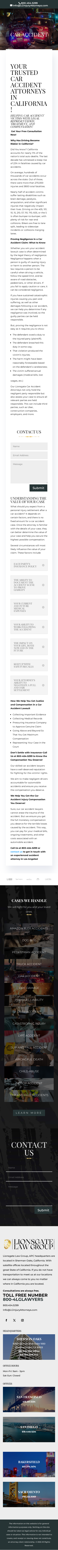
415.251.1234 (29, 1401)
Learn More (29, 1112)
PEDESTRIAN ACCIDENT (29, 952)
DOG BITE (29, 940)
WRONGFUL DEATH (29, 1059)
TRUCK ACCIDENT (29, 964)
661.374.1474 (29, 1466)
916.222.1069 (29, 1496)
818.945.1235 (26, 1354)
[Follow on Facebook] (6, 1320)
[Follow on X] (14, 1320)
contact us (16, 851)
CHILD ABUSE (29, 1071)
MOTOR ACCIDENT (29, 1083)
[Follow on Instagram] (22, 1320)
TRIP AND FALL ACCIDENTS (29, 1095)
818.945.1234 (25, 1351)
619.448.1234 (29, 1431)
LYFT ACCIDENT (29, 1035)
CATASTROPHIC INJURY (29, 1023)
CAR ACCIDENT (29, 976)
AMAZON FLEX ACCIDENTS (29, 928)
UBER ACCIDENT (29, 1011)
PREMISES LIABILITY (29, 1000)
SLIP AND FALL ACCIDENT (29, 1047)
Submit (38, 488)
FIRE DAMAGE (29, 988)
